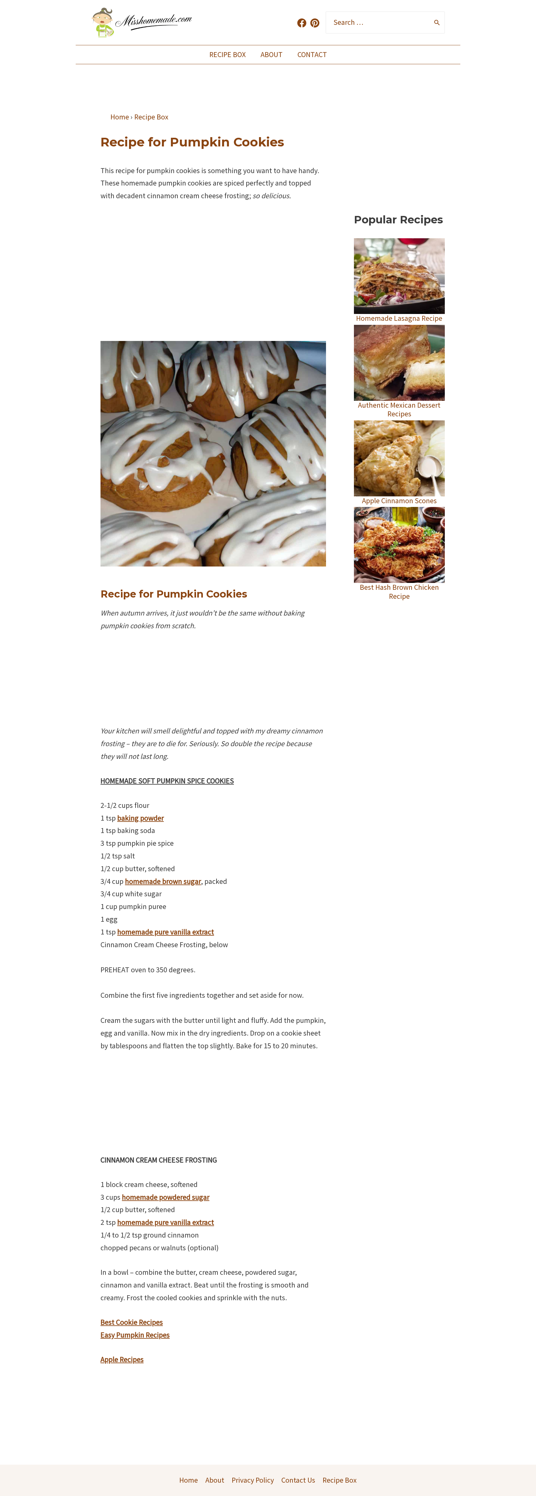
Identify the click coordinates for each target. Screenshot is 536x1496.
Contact (312, 54)
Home (188, 1480)
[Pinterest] (314, 23)
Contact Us (298, 1480)
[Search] (437, 23)
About (272, 54)
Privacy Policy (253, 1480)
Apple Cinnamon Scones (399, 500)
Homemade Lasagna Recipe (399, 318)
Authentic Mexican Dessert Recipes (399, 409)
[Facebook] (301, 23)
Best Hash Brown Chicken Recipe (399, 591)
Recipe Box (227, 54)
